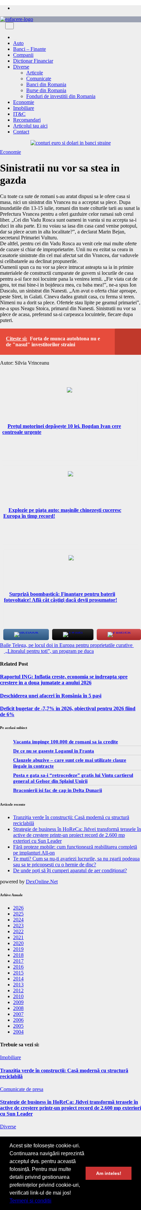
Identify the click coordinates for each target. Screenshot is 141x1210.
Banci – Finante (29, 49)
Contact (21, 131)
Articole (34, 72)
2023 (18, 925)
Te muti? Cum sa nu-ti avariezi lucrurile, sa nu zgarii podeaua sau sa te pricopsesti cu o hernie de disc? (76, 861)
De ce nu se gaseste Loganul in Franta (53, 751)
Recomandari (27, 120)
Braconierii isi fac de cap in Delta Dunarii (57, 790)
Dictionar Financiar (33, 61)
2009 (18, 1002)
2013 (18, 984)
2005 (18, 1026)
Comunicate (38, 78)
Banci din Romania (46, 84)
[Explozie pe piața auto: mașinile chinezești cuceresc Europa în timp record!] (70, 489)
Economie (23, 102)
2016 (18, 967)
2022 (18, 931)
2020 (18, 943)
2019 (18, 949)
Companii (23, 55)
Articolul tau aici (30, 126)
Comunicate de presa (21, 1089)
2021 (18, 937)
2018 (18, 955)
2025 (18, 914)
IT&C (19, 114)
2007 (18, 1014)
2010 (18, 996)
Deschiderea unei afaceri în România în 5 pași (50, 695)
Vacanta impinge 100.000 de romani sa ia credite (65, 741)
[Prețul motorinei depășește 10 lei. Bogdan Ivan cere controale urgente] (69, 405)
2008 (18, 1008)
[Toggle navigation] (9, 25)
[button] (54, 1201)
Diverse (21, 67)
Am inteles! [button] (108, 1173)
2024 (18, 919)
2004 (18, 1032)
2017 (18, 961)
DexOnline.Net (42, 881)
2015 (18, 973)
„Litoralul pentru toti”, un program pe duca (49, 651)
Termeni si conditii (30, 1200)
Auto (18, 43)
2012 (18, 990)
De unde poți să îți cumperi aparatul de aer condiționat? (70, 870)
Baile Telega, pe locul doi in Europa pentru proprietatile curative (67, 645)
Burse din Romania (46, 90)
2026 (18, 908)
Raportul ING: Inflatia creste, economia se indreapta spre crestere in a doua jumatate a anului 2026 (64, 679)
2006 (18, 1020)
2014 (18, 978)
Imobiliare (23, 108)
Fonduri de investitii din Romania (60, 96)
